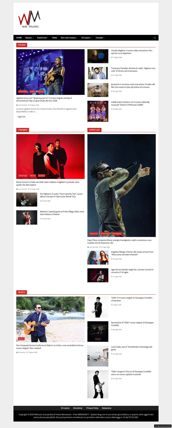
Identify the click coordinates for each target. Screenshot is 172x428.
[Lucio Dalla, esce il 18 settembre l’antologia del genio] (97, 356)
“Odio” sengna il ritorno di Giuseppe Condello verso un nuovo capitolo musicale (131, 373)
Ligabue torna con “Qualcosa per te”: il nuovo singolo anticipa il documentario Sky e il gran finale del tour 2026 (44, 99)
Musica (29, 37)
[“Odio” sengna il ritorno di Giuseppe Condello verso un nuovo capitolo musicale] (97, 384)
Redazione (106, 408)
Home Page (23, 91)
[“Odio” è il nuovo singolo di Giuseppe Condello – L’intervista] (97, 307)
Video (54, 37)
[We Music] (29, 18)
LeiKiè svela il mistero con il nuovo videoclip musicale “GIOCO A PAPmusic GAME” (130, 103)
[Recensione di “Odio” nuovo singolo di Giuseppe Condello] (97, 331)
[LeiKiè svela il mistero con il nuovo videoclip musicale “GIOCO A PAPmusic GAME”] (97, 111)
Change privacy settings (163, 426)
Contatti (99, 37)
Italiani (32, 91)
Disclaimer (78, 408)
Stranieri (41, 175)
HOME (19, 37)
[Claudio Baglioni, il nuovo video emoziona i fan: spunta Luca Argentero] (97, 56)
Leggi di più (21, 117)
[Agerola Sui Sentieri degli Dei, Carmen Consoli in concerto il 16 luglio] (97, 275)
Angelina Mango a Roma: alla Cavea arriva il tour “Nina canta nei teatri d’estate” (132, 253)
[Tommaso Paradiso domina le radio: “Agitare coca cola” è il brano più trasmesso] (97, 73)
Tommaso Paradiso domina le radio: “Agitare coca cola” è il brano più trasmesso (133, 69)
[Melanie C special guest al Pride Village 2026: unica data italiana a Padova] (26, 217)
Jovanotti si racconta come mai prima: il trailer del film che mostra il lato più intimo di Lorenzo (133, 85)
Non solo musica (68, 37)
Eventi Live (42, 37)
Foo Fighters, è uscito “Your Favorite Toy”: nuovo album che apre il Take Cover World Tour (61, 195)
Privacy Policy (92, 408)
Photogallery (116, 233)
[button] (155, 37)
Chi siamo (85, 37)
